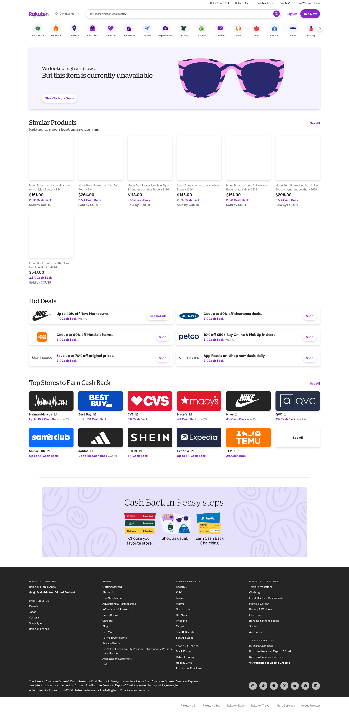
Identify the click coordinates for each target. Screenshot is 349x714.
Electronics (256, 615)
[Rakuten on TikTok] (263, 686)
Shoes (253, 626)
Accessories (256, 632)
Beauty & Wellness (260, 609)
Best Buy (181, 586)
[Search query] (276, 13)
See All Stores (184, 637)
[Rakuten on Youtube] (295, 686)
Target (180, 626)
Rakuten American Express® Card (270, 651)
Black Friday (183, 651)
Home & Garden (259, 603)
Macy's (180, 603)
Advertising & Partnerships (119, 603)
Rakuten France (39, 628)
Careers (107, 620)
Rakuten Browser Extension (266, 657)
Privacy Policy (111, 643)
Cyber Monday (185, 657)
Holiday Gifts (184, 662)
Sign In (292, 14)
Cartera (34, 617)
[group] (51, 171)
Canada (33, 606)
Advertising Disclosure (43, 690)
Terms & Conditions (114, 637)
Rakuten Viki (188, 705)
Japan (32, 611)
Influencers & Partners (116, 609)
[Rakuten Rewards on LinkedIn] (316, 686)
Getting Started (112, 586)
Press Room (110, 615)
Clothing (254, 592)
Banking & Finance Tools (264, 620)
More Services (285, 705)
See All (315, 123)
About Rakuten (310, 705)
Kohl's (179, 592)
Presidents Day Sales (189, 668)
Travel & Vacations (260, 586)
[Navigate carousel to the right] (320, 28)
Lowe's (180, 598)
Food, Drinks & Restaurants (266, 598)
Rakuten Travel (260, 705)
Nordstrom (183, 609)
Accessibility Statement (116, 658)
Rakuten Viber (212, 705)
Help (105, 664)
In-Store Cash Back (261, 645)
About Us (108, 592)
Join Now (310, 14)
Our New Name (112, 598)
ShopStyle (35, 623)
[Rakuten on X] (284, 686)
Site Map (107, 632)
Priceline (181, 620)
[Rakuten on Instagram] (253, 686)
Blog (105, 626)
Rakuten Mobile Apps (42, 586)
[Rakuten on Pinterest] (305, 686)
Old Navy (181, 615)
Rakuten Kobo (236, 705)
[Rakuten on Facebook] (274, 686)
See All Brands (185, 632)
